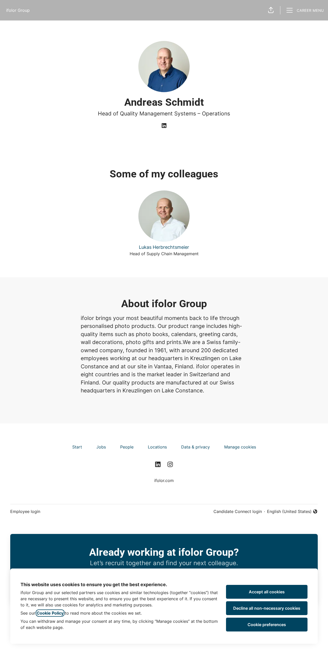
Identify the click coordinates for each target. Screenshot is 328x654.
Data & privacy (195, 446)
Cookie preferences (267, 624)
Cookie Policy (50, 613)
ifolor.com (164, 480)
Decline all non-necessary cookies (266, 608)
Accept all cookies (267, 591)
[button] (271, 10)
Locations (157, 446)
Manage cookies (240, 446)
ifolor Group (18, 10)
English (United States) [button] (289, 511)
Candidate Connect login (237, 511)
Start (77, 446)
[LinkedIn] (164, 126)
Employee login (25, 511)
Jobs (101, 446)
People (127, 446)
